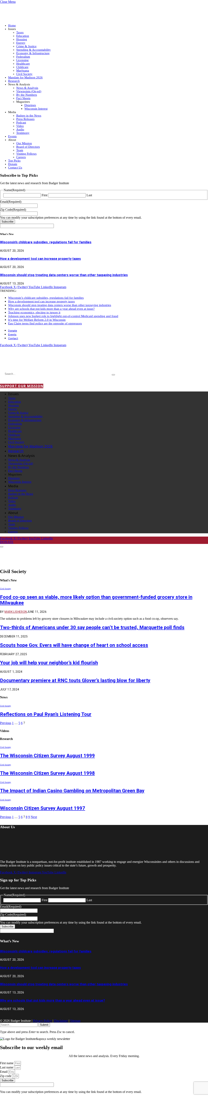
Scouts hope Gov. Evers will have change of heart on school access (74, 645)
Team (19, 150)
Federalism (23, 56)
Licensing (22, 60)
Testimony (22, 133)
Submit (44, 1024)
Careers (21, 157)
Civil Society (24, 74)
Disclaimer (61, 1020)
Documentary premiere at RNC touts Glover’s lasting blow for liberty (75, 680)
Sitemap (75, 1020)
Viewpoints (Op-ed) (28, 91)
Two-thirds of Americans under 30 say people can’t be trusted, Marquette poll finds (92, 627)
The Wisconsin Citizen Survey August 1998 (47, 773)
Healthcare (23, 63)
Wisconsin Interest (36, 108)
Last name (7, 1067)
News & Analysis (27, 87)
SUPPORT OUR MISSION (21, 386)
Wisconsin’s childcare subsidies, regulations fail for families (45, 242)
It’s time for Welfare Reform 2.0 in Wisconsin (37, 319)
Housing (21, 39)
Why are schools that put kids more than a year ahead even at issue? (51, 308)
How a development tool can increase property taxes (40, 259)
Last (89, 195)
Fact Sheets (23, 98)
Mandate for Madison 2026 (25, 77)
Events (12, 136)
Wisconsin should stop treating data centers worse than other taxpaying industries (64, 275)
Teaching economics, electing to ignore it (34, 312)
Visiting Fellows (26, 153)
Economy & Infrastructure (33, 53)
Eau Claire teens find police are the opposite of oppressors (45, 323)
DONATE (6, 542)
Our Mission (24, 143)
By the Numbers (26, 94)
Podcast (21, 122)
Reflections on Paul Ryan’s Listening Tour (45, 714)
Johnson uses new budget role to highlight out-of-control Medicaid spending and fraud (63, 316)
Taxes (20, 32)
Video (20, 126)
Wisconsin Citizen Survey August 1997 (42, 808)
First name (7, 1063)
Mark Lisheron (15, 611)
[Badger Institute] (48, 362)
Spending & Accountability (33, 49)
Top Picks (14, 160)
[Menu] (1, 546)
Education (22, 35)
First (44, 195)
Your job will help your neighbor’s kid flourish (49, 663)
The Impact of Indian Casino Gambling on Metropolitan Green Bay (72, 791)
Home (12, 25)
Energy (20, 42)
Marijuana (22, 70)
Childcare (22, 67)
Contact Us (15, 167)
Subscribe (7, 221)
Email (4, 1071)
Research (14, 81)
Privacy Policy (42, 1020)
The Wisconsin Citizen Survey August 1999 (47, 756)
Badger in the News (28, 115)
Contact (13, 338)
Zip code (6, 1076)
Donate (12, 164)
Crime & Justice (26, 46)
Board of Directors (28, 146)
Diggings (30, 105)
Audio (20, 129)
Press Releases (25, 119)
